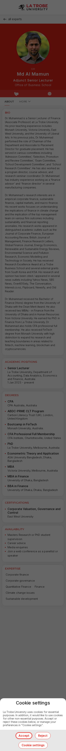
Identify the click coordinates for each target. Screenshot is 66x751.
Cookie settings (33, 745)
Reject (42, 735)
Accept (24, 735)
